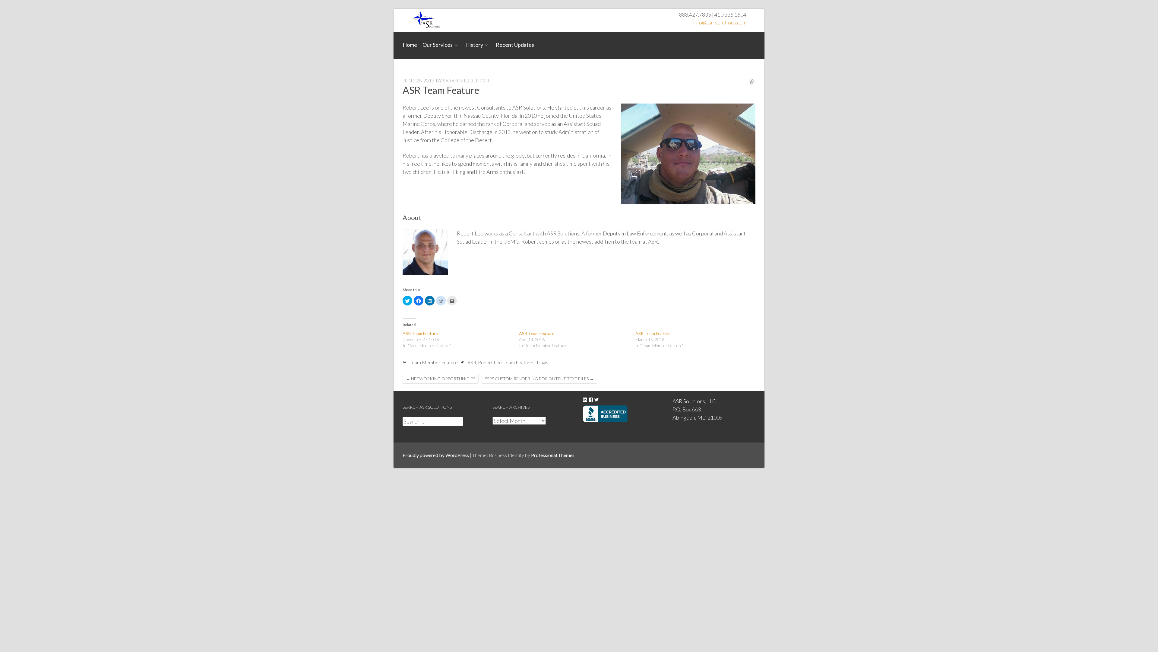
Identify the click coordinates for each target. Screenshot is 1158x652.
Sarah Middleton (466, 80)
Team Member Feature (434, 362)
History (474, 44)
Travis (542, 362)
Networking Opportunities (440, 378)
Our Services (437, 44)
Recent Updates (515, 44)
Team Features (519, 362)
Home (410, 44)
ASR (471, 362)
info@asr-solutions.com (719, 22)
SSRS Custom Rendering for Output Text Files (539, 378)
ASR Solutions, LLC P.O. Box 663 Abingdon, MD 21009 (697, 409)
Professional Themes (552, 455)
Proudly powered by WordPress (436, 455)
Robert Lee (490, 362)
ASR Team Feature (420, 333)
